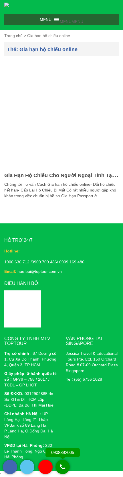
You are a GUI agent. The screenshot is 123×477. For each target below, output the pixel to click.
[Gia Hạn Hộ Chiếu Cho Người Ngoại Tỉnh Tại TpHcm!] (61, 113)
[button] (71, 21)
